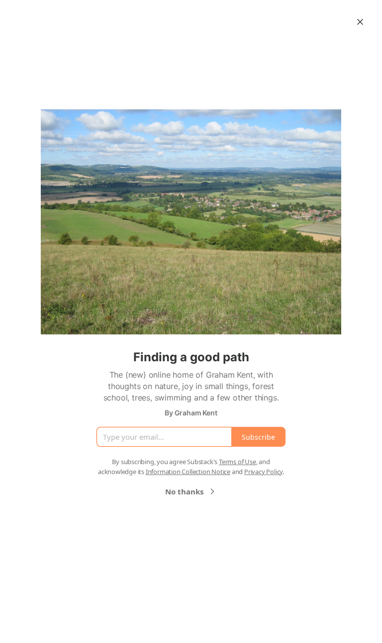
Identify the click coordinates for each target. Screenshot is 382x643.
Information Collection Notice (188, 471)
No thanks (184, 491)
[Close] (360, 22)
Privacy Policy (263, 471)
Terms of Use (237, 461)
